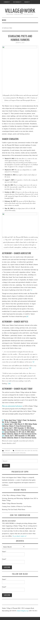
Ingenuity (27, 2)
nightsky (35, 450)
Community (7, 2)
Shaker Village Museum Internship (12, 503)
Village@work (20, 10)
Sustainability (17, 2)
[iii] (3, 435)
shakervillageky (14, 453)
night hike (24, 450)
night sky (29, 450)
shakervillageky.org (22, 611)
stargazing (23, 453)
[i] (31, 290)
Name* (4, 551)
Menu (4, 20)
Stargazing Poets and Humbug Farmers (20, 38)
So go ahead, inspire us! (20, 536)
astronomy (18, 450)
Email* (4, 559)
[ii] (3, 424)
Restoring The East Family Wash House (13, 509)
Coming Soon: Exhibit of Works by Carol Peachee (16, 506)
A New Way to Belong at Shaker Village (14, 495)
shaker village (6, 453)
